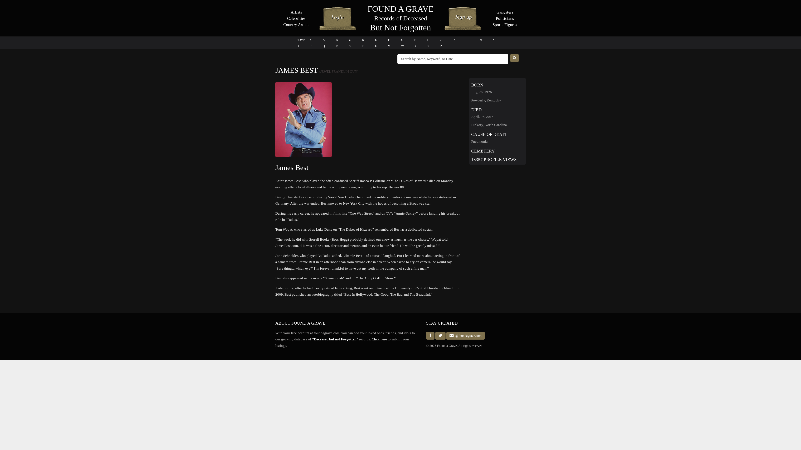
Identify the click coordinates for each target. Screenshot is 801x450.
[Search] (514, 58)
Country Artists (296, 24)
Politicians (505, 18)
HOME (301, 39)
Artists (296, 12)
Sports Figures (504, 24)
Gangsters (504, 12)
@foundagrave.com (467, 336)
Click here (379, 339)
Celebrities (296, 18)
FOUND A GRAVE (400, 9)
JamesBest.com (286, 246)
